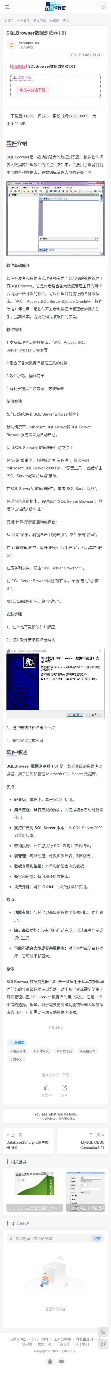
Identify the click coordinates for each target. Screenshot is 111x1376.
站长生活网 (84, 1339)
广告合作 (63, 1343)
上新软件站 (62, 1339)
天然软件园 (18, 1339)
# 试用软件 (87, 1051)
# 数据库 (16, 1059)
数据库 (54, 20)
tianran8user (29, 42)
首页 (9, 20)
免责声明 (44, 1343)
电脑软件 (23, 20)
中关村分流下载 (32, 89)
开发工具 (40, 20)
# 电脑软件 (18, 1051)
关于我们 (82, 1343)
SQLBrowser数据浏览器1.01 (36, 32)
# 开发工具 (64, 1051)
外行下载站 (40, 1339)
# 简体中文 (41, 1051)
